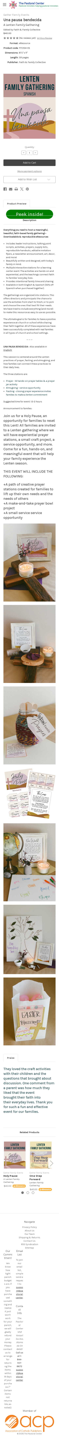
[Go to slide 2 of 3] (28, 1192)
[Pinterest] (27, 189)
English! (7, 350)
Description (29, 220)
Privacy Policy (29, 1227)
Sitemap (29, 1247)
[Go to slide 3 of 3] (33, 1192)
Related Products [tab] (29, 1132)
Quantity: (29, 147)
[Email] (10, 189)
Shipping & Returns (29, 1237)
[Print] (16, 189)
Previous (4, 1163)
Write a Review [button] (44, 38)
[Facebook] (5, 189)
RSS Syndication (29, 1244)
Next (51, 1163)
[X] (21, 189)
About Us (29, 1230)
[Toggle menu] (4, 4)
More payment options (29, 171)
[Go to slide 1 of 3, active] (22, 1192)
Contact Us (29, 1241)
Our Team (30, 1234)
